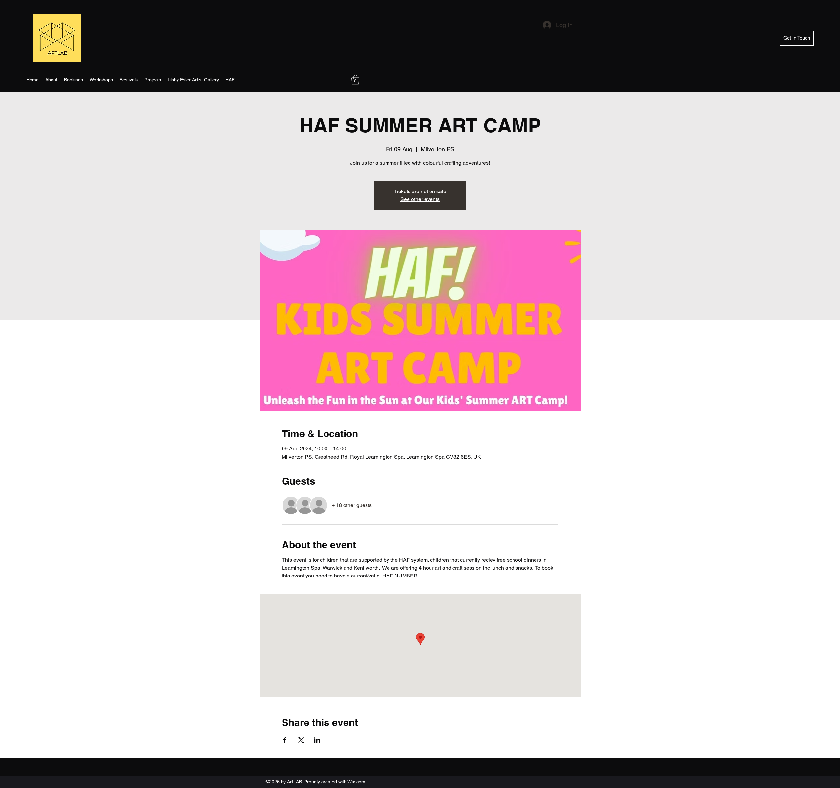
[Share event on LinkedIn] (317, 740)
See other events (420, 199)
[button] (355, 80)
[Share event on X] (301, 740)
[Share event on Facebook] (285, 740)
